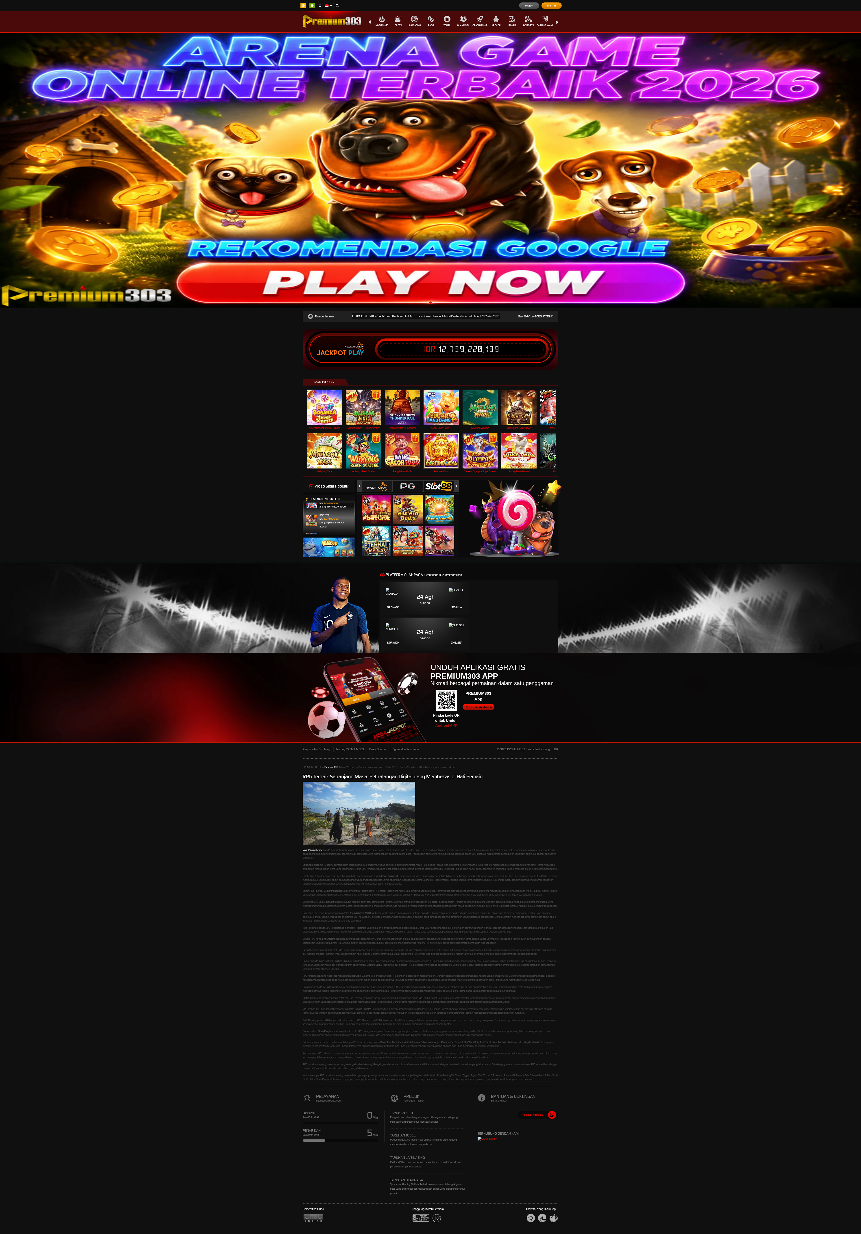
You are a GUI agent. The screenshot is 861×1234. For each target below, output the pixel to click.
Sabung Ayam (545, 25)
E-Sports (528, 25)
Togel (447, 25)
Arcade (495, 25)
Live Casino (414, 25)
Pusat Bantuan (378, 749)
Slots (398, 25)
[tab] (377, 486)
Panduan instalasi (478, 707)
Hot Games (382, 25)
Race (431, 25)
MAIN (327, 407)
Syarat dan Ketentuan (406, 749)
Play (356, 353)
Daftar (551, 5)
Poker (512, 25)
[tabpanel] (430, 170)
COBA (379, 505)
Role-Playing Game (313, 850)
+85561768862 (532, 1114)
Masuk (529, 5)
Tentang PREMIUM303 (350, 749)
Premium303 (331, 767)
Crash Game (479, 25)
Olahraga (463, 25)
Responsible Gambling (316, 749)
